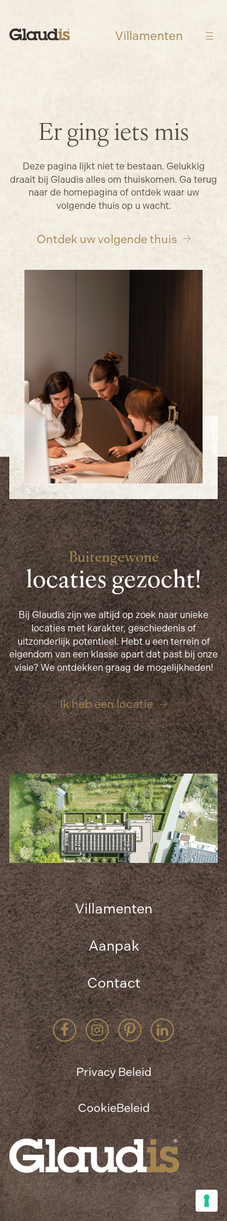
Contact (113, 983)
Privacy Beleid (113, 1072)
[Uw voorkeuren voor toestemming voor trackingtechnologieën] (207, 1201)
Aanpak (113, 946)
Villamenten (149, 36)
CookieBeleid (114, 1108)
